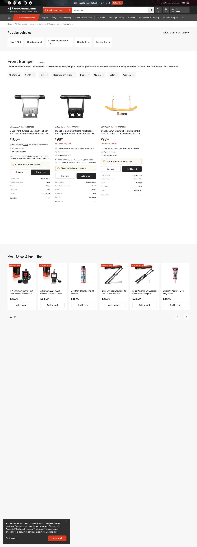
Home (10, 24)
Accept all (57, 538)
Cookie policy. (51, 532)
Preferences (11, 538)
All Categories (21, 24)
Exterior (33, 24)
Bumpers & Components (49, 24)
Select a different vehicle (175, 32)
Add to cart (21, 305)
